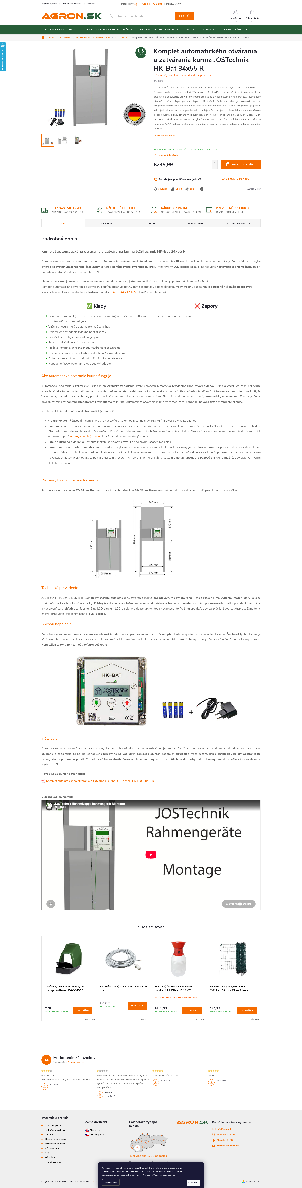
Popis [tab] (63, 223)
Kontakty (91, 3)
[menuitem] (60, 30)
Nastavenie (111, 1182)
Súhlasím (193, 1183)
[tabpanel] (69, 978)
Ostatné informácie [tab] (195, 223)
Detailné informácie (163, 135)
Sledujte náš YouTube (228, 1145)
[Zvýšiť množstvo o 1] (214, 162)
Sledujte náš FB (225, 1140)
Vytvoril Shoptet (253, 1181)
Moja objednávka (53, 1161)
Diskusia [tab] (151, 223)
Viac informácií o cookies (163, 1175)
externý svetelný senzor (85, 436)
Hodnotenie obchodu (72, 3)
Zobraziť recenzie (76, 1062)
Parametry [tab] (107, 223)
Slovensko (94, 1130)
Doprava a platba (49, 3)
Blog (47, 1152)
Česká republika (97, 1134)
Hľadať (184, 16)
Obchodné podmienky (55, 1139)
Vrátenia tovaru (52, 1148)
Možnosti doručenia (168, 155)
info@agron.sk (224, 1129)
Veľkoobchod (51, 1157)
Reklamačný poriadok (55, 1143)
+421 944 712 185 (235, 179)
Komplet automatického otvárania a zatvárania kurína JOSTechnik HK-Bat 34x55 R (100, 781)
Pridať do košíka (244, 164)
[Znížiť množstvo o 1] (214, 167)
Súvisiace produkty (237, 223)
